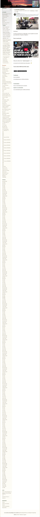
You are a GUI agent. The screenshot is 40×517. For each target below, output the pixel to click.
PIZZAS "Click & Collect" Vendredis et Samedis (6, 52)
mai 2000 (3, 487)
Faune (3, 90)
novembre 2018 (4, 305)
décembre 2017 (4, 319)
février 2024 (4, 221)
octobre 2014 (4, 370)
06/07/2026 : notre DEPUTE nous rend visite (7, 38)
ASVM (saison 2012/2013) (6, 150)
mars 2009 (3, 459)
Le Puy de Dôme (5, 61)
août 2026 (3, 182)
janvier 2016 (4, 350)
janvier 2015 (4, 366)
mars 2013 (3, 395)
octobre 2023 (4, 226)
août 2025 (3, 197)
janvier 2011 (4, 430)
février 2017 (4, 333)
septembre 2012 (4, 403)
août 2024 (3, 213)
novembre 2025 (4, 193)
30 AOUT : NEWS (5, 28)
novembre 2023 (4, 225)
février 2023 (4, 237)
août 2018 (3, 309)
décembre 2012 (4, 399)
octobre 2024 (4, 210)
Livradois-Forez (4, 17)
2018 (3, 135)
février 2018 (4, 317)
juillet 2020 (4, 278)
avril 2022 (3, 250)
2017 (3, 138)
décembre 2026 (4, 181)
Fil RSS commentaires (5, 503)
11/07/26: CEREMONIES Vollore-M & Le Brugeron (6, 36)
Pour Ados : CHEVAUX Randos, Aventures (6, 48)
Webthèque (32, 10)
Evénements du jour (5, 173)
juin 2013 (3, 391)
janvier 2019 (4, 302)
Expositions (4, 166)
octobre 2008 (4, 466)
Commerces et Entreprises (6, 105)
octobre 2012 (4, 402)
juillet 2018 (4, 310)
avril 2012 (3, 410)
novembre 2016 (4, 337)
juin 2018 (3, 311)
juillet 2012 (4, 406)
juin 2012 (3, 407)
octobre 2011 (4, 418)
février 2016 (4, 349)
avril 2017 (3, 330)
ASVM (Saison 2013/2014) (6, 147)
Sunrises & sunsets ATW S (6, 121)
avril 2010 (3, 442)
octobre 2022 (4, 242)
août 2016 (3, 341)
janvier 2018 (4, 318)
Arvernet (3, 21)
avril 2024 (3, 218)
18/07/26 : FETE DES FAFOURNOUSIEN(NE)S (6, 33)
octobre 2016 (4, 338)
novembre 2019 (4, 289)
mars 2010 (3, 443)
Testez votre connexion (5, 22)
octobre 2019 (4, 290)
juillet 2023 (4, 230)
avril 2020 (3, 282)
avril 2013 (3, 394)
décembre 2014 (4, 367)
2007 (3, 163)
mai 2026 (3, 186)
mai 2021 (3, 265)
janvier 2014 (4, 382)
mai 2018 (3, 313)
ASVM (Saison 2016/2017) (6, 139)
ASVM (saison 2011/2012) (6, 153)
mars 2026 (3, 189)
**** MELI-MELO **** (6, 57)
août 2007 (3, 483)
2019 (3, 134)
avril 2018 (3, 314)
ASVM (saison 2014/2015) (6, 145)
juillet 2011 (3, 422)
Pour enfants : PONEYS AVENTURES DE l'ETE (6, 46)
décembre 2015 (4, 351)
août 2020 (3, 277)
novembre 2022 (4, 241)
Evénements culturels (5, 113)
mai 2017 (3, 329)
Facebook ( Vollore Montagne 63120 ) (6, 493)
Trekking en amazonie (5, 117)
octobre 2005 (4, 486)
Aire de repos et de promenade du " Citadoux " (7, 83)
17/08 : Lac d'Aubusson (6, 29)
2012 (3, 151)
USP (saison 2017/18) (5, 137)
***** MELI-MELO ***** (5, 122)
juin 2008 (3, 471)
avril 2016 (3, 346)
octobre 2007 (4, 482)
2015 (3, 143)
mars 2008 (3, 475)
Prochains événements (5, 68)
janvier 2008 (4, 478)
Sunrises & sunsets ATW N (6, 119)
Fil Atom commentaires (5, 506)
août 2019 (3, 293)
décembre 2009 (4, 447)
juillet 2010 (4, 438)
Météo (3, 18)
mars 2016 (3, 347)
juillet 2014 (4, 374)
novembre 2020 (4, 273)
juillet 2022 (4, 246)
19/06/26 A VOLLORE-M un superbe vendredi (7, 41)
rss (15, 11)
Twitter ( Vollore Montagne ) (6, 491)
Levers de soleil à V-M (5, 93)
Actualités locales (5, 69)
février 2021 (4, 269)
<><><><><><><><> (6, 42)
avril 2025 (3, 202)
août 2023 (3, 229)
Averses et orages (5, 97)
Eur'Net (17, 514)
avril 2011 (3, 426)
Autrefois (3, 77)
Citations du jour (4, 174)
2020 (3, 133)
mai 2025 (3, 201)
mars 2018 (3, 315)
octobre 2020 (4, 274)
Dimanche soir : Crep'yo (6, 54)
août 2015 (3, 357)
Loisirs (3, 98)
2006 (3, 165)
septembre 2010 (4, 435)
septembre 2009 (4, 451)
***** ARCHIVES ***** (5, 130)
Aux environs (4, 89)
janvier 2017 (4, 334)
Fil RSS (3, 502)
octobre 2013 (4, 386)
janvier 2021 (4, 270)
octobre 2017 (4, 322)
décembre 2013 (4, 383)
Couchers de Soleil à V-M (6, 94)
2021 (3, 131)
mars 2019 (3, 299)
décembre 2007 (4, 479)
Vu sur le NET (4, 125)
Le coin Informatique (5, 129)
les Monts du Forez (5, 496)
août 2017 (3, 325)
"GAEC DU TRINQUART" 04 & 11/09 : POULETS (7, 50)
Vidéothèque (4, 177)
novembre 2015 (4, 353)
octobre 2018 (4, 306)
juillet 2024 (4, 214)
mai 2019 (3, 297)
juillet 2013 (4, 390)
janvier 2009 (4, 462)
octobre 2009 (4, 450)
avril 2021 (3, 266)
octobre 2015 (4, 354)
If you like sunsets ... (6, 62)
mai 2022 (3, 249)
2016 (3, 141)
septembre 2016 (4, 339)
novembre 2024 (4, 209)
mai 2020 (3, 281)
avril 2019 (3, 298)
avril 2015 (3, 362)
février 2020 (4, 285)
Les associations (4, 101)
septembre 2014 (4, 371)
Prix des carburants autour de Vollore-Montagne (6, 14)
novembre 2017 (4, 321)
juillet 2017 (4, 326)
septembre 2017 (4, 323)
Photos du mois (4, 167)
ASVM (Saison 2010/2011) (6, 155)
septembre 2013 (4, 387)
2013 (3, 149)
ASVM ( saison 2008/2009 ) (6, 161)
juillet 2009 (4, 454)
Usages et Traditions (5, 106)
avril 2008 (3, 474)
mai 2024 (3, 217)
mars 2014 (3, 379)
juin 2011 (3, 423)
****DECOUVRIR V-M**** (6, 73)
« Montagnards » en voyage (6, 118)
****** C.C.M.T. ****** (5, 110)
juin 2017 (3, 327)
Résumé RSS (4, 507)
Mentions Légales (23, 514)
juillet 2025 (4, 198)
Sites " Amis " (4, 114)
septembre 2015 (4, 355)
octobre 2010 (4, 434)
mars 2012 (3, 411)
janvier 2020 (4, 286)
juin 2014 (3, 375)
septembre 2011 (4, 419)
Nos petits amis (4, 126)
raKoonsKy (21, 512)
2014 (3, 146)
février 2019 (4, 301)
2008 (3, 162)
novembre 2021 (4, 257)
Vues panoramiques (5, 85)
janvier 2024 (4, 222)
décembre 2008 (4, 463)
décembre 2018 (4, 303)
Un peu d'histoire (4, 76)
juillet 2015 (4, 358)
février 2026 (4, 190)
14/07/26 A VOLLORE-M (6, 34)
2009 (3, 159)
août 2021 (3, 261)
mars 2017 (3, 331)
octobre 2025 (4, 194)
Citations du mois (5, 169)
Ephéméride (4, 72)
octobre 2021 (4, 258)
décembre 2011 (4, 415)
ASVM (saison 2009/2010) (6, 158)
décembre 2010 (4, 431)
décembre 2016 (4, 335)
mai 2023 (3, 233)
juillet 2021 (4, 262)
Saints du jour (4, 171)
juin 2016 (3, 343)
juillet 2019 (4, 294)
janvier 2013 (4, 398)
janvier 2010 (4, 446)
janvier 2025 (4, 206)
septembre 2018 (4, 307)
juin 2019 (3, 295)
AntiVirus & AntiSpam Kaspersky (30, 512)
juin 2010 (3, 439)
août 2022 (3, 245)
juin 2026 (3, 185)
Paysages (3, 86)
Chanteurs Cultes (5, 127)
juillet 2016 (4, 342)
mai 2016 (3, 345)
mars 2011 (3, 427)
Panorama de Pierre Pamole (6, 81)
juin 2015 (3, 359)
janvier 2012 (4, 414)
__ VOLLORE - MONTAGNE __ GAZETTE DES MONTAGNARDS (7, 6)
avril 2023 (3, 234)
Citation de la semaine (5, 170)
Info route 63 (5, 58)
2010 (3, 157)
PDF (17, 11)
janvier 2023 (4, 238)
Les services (4, 102)
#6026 (36, 10)
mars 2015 (3, 363)
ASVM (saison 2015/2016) (6, 142)
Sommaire (4, 65)
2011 (3, 154)
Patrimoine (4, 80)
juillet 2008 (4, 470)
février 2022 (4, 253)
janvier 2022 (4, 254)
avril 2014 (3, 378)
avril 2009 (3, 458)
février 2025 (4, 205)
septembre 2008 (4, 467)
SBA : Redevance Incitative (6, 109)
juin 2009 (3, 455)
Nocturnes (3, 123)
